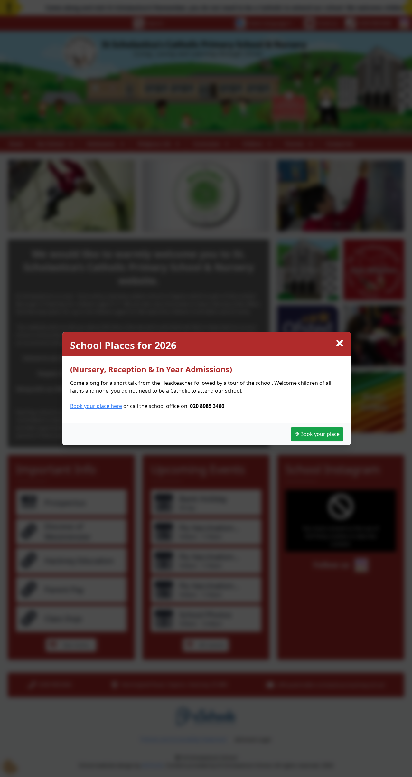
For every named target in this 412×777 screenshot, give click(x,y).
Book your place (319, 434)
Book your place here (96, 406)
